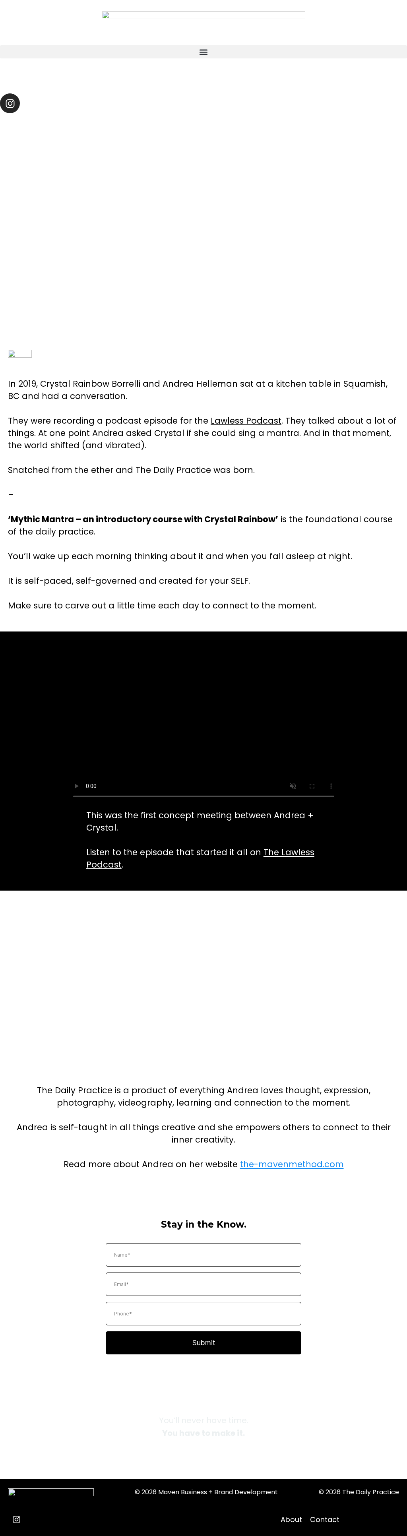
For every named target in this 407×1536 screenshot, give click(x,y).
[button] (203, 51)
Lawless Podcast (246, 420)
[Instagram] (10, 103)
